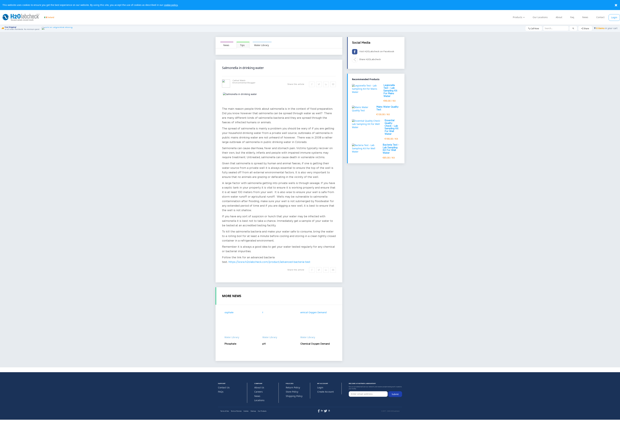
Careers (258, 391)
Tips (242, 45)
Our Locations (540, 17)
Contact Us (224, 387)
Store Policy (292, 391)
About (559, 17)
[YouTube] (329, 410)
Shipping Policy (294, 396)
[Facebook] (319, 411)
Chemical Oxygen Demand (315, 344)
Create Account (325, 391)
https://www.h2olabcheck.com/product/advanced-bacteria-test (269, 262)
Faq (572, 17)
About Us (259, 387)
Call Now (534, 28)
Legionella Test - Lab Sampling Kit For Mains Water (390, 90)
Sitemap (253, 411)
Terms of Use (224, 411)
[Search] (573, 28)
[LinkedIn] (322, 410)
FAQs (220, 391)
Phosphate (230, 344)
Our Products (262, 411)
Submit (395, 394)
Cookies (245, 411)
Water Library (261, 45)
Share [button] (586, 28)
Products (518, 17)
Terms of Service (236, 411)
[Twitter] (325, 411)
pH (264, 344)
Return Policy (293, 387)
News (585, 17)
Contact (600, 17)
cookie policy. (171, 4)
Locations (259, 400)
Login (614, 17)
